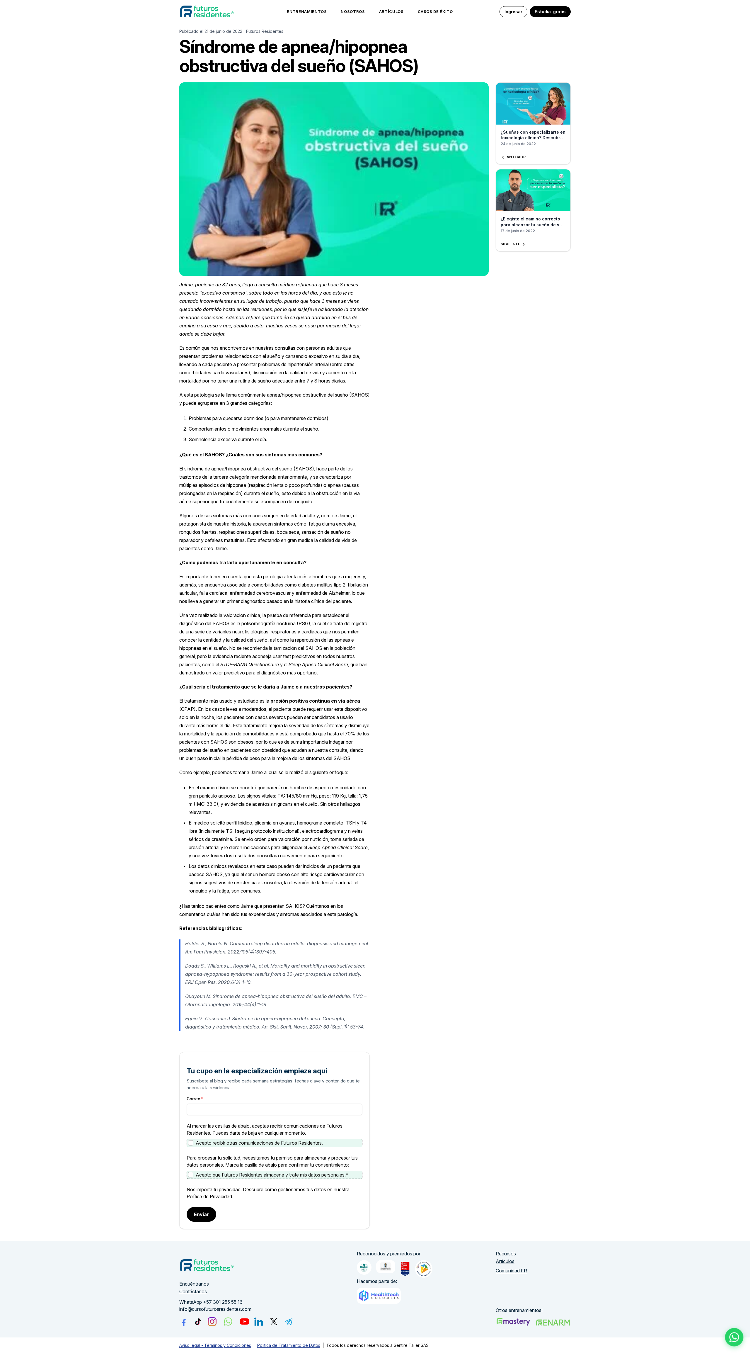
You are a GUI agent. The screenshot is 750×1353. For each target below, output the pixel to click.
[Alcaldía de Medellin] (386, 1266)
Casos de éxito (435, 11)
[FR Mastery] (513, 1322)
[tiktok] (198, 1321)
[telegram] (288, 1321)
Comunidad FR (511, 1271)
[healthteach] (379, 1296)
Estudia (550, 11)
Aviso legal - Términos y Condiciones (215, 1345)
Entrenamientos (307, 11)
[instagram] (212, 1321)
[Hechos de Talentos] (364, 1267)
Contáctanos (193, 1291)
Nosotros (353, 11)
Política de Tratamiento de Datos (288, 1345)
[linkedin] (258, 1321)
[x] (273, 1321)
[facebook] (183, 1321)
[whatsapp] (228, 1321)
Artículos (391, 11)
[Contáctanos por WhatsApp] (734, 1337)
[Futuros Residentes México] (553, 1322)
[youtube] (244, 1321)
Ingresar (513, 11)
